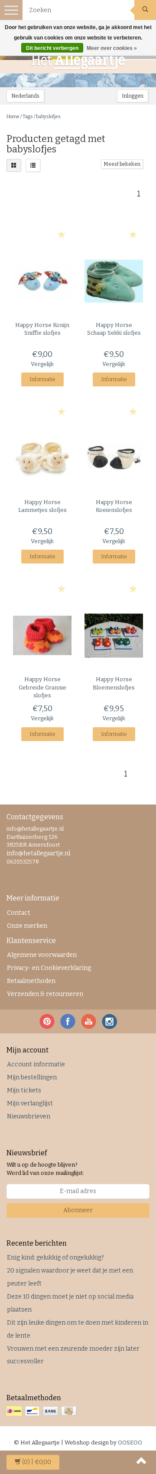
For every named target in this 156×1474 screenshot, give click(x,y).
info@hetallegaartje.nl (38, 853)
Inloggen (132, 96)
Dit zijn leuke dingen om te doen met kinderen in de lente (77, 1329)
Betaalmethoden (31, 981)
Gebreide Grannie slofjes (42, 687)
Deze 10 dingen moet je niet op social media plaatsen (70, 1303)
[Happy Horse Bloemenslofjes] (113, 635)
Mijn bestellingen (32, 1077)
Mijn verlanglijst (30, 1103)
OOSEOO (130, 1442)
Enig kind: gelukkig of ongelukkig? (55, 1257)
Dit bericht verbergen (52, 48)
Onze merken (27, 926)
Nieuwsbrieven (28, 1116)
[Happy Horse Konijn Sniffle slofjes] (42, 281)
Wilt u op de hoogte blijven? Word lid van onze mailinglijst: (45, 1168)
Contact (18, 913)
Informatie (42, 379)
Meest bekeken (122, 164)
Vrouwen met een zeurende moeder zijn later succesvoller (73, 1355)
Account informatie (36, 1064)
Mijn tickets (24, 1090)
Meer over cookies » (112, 48)
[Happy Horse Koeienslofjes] (113, 458)
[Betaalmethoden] (42, 1411)
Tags (28, 116)
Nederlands (25, 96)
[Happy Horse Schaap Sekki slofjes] (113, 281)
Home (13, 116)
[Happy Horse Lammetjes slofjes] (42, 458)
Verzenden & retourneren (45, 994)
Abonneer (78, 1210)
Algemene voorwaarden (42, 955)
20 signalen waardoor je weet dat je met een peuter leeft (70, 1277)
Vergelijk (42, 364)
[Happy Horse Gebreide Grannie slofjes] (42, 635)
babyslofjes (48, 116)
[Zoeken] (145, 10)
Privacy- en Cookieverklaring (49, 968)
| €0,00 (36, 1462)
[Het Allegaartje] (78, 61)
